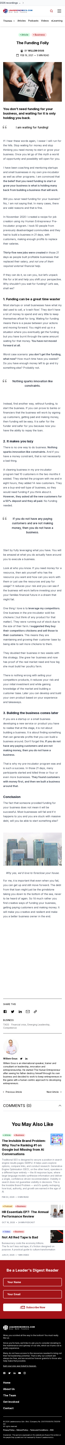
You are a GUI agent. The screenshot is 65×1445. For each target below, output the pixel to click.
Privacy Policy (9, 1430)
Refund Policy (22, 1430)
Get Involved (11, 1401)
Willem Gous (36, 50)
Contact (8, 1408)
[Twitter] (9, 1373)
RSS (51, 1430)
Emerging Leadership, (38, 1024)
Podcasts (33, 20)
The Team (9, 1395)
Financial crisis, (19, 1024)
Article (24, 34)
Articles (22, 20)
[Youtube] (19, 1373)
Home (6, 1382)
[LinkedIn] (14, 1373)
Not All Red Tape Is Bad (20, 1237)
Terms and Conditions (39, 1430)
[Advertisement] (32, 955)
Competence (10, 1027)
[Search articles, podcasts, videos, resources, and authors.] (51, 11)
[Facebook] (4, 1373)
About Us (9, 1389)
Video (7, 1231)
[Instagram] (24, 1373)
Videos (45, 20)
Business (40, 34)
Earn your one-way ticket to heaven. (19, 1366)
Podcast (8, 1206)
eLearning (56, 20)
